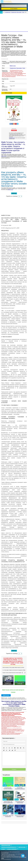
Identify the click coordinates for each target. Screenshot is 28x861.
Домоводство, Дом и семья (16, 68)
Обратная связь (21, 847)
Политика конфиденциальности (8, 847)
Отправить (14, 769)
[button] (4, 748)
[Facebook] (12, 124)
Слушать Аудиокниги (12, 849)
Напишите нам (12, 137)
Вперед (14, 193)
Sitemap (3, 849)
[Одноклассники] (14, 124)
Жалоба (14, 130)
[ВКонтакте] (10, 124)
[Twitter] (17, 124)
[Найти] (25, 6)
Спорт (24, 68)
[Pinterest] (16, 124)
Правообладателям (5, 845)
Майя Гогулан (13, 65)
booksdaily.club (7, 1)
